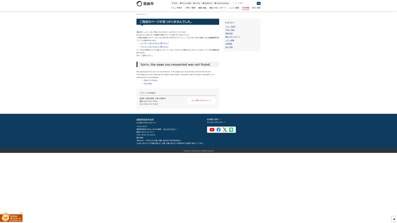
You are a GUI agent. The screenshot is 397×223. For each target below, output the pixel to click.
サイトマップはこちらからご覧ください (155, 46)
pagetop (394, 219)
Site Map (148, 83)
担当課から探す (212, 119)
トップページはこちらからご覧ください (155, 43)
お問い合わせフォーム (203, 100)
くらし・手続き (176, 8)
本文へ (176, 3)
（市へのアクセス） (169, 129)
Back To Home (150, 80)
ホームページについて (215, 122)
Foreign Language (222, 3)
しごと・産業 (234, 8)
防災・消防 (256, 8)
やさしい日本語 (186, 3)
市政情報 (245, 8)
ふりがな (197, 3)
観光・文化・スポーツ (218, 8)
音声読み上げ (208, 3)
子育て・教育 (190, 8)
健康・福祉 (202, 8)
